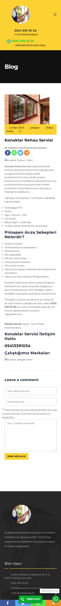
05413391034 (18, 345)
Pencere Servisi (13, 323)
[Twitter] (20, 153)
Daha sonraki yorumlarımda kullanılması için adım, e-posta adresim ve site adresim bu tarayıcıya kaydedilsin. (30, 413)
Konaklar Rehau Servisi (29, 140)
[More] (27, 153)
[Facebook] (8, 153)
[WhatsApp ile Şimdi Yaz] (55, 599)
